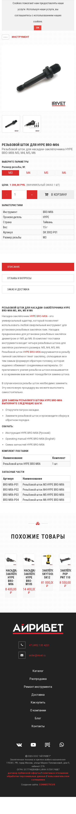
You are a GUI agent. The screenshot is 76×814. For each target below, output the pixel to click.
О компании (38, 710)
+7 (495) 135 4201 (39, 645)
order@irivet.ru (37, 655)
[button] (5, 37)
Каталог (38, 671)
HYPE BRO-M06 (38, 316)
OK (37, 27)
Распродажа (38, 678)
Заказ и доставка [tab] (18, 289)
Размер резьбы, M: (13, 167)
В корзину (58, 195)
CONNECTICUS (47, 784)
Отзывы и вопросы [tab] (19, 278)
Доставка (38, 694)
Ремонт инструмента (38, 686)
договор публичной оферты (24, 773)
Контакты (38, 726)
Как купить (38, 702)
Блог (38, 718)
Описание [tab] (13, 266)
